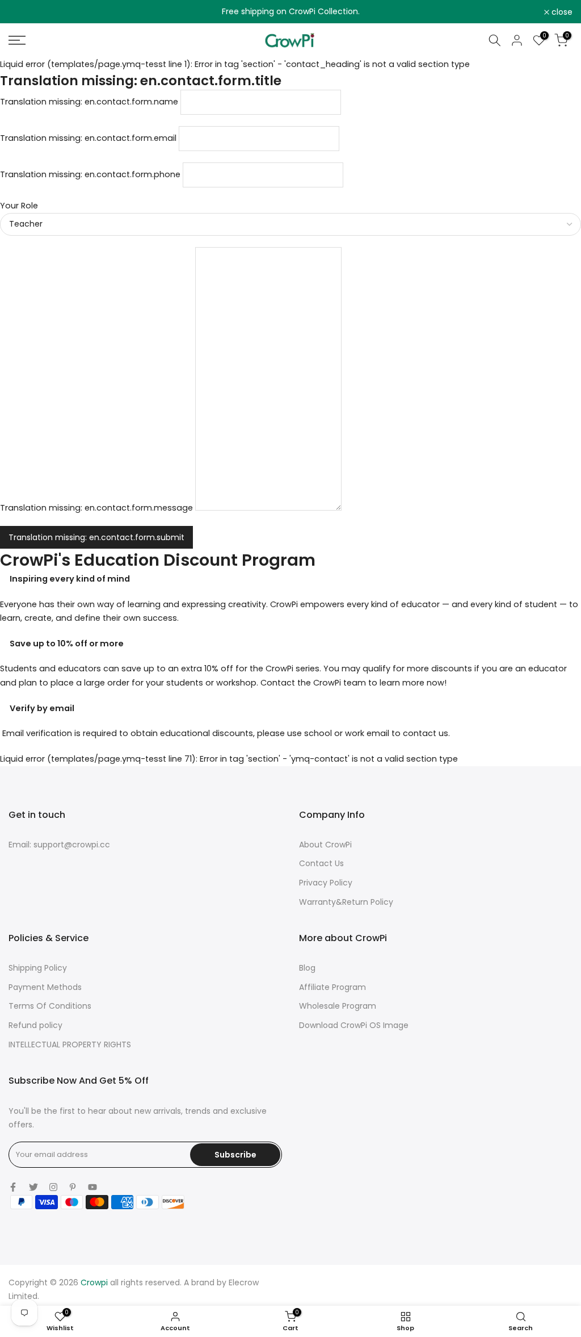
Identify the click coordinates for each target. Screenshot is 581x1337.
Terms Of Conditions (50, 1006)
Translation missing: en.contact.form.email (88, 138)
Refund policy (35, 1025)
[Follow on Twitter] (33, 1187)
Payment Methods (45, 987)
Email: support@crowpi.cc (59, 844)
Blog (307, 967)
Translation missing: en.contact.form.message (96, 507)
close (25, 12)
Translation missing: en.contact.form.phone (90, 174)
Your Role (19, 205)
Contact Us (321, 863)
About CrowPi (325, 844)
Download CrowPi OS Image (354, 1025)
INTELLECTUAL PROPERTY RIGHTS (70, 1044)
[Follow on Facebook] (13, 1187)
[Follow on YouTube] (92, 1187)
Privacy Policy (325, 882)
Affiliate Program (332, 987)
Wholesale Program (337, 1006)
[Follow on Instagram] (53, 1187)
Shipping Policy (38, 967)
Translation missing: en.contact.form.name (89, 101)
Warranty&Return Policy (346, 902)
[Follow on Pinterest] (73, 1187)
